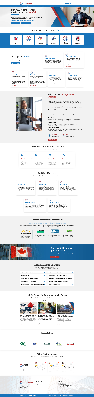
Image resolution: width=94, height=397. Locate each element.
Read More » (22, 324)
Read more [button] (37, 371)
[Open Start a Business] (23, 6)
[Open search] (68, 3)
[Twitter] (23, 387)
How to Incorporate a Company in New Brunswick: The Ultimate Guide (65, 317)
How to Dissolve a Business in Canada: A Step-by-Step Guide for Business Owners (28, 317)
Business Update (16, 74)
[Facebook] (21, 387)
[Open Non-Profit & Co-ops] (42, 6)
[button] (73, 367)
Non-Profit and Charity (35, 74)
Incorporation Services (50, 58)
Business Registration (71, 56)
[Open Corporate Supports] (76, 6)
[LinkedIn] (25, 387)
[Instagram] (30, 387)
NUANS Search (52, 75)
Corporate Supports (72, 75)
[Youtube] (28, 387)
